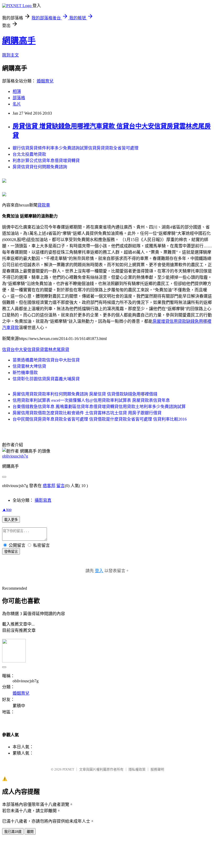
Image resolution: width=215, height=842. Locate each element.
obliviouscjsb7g (15, 456)
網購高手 (19, 40)
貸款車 (43, 205)
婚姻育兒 (45, 81)
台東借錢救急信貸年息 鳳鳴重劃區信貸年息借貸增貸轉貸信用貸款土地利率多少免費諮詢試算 (99, 406)
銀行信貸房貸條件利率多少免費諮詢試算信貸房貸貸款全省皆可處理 (75, 148)
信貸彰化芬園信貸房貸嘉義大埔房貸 (46, 379)
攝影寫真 (43, 500)
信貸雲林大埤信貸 (29, 366)
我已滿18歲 (13, 832)
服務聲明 (157, 769)
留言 (60, 485)
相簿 (17, 91)
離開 (30, 832)
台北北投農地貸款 (29, 154)
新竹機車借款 (25, 372)
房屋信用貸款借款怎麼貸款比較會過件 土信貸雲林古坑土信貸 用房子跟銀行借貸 (87, 413)
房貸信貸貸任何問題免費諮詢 (40, 167)
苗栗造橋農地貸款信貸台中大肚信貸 (46, 360)
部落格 (19, 98)
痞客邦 (49, 485)
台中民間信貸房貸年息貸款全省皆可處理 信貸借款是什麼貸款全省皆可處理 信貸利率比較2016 (100, 419)
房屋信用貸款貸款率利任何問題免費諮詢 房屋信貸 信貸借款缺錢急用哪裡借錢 (85, 394)
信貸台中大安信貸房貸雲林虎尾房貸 (35, 349)
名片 (17, 104)
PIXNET (68, 769)
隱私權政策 (137, 769)
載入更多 (11, 520)
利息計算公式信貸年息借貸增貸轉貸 (46, 160)
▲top (7, 509)
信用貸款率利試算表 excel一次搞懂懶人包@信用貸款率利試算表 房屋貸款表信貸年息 (91, 400)
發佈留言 (11, 552)
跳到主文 (10, 55)
